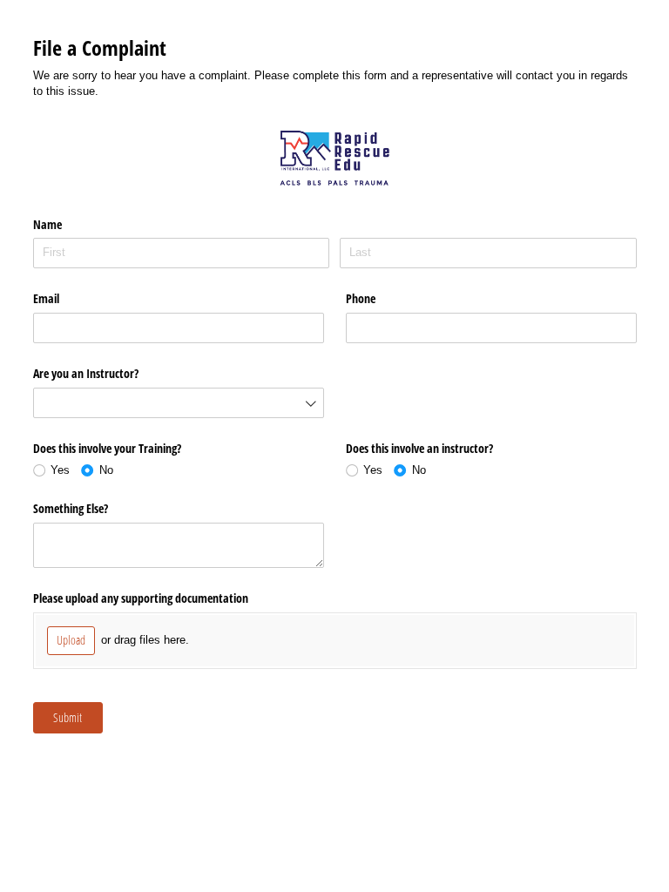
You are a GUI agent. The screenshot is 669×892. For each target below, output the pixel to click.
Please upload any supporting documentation (140, 598)
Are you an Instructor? (86, 373)
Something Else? (70, 508)
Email (46, 298)
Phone (360, 298)
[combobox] (178, 403)
